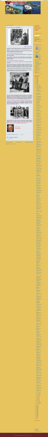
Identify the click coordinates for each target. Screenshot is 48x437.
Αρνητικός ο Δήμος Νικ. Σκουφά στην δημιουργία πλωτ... (39, 243)
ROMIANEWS (37, 430)
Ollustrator (27, 435)
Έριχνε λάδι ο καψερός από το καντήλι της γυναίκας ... (39, 363)
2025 (36, 79)
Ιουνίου (37, 397)
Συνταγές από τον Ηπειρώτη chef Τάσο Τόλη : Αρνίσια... (39, 246)
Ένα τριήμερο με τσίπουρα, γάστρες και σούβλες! (38, 355)
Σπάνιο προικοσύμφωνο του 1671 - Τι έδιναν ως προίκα (39, 233)
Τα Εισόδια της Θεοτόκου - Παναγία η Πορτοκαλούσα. (39, 186)
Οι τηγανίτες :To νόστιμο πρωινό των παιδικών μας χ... (39, 212)
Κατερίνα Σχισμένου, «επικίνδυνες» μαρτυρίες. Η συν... (38, 253)
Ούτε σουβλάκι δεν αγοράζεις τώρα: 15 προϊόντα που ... (38, 120)
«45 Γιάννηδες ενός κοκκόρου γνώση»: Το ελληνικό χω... (39, 390)
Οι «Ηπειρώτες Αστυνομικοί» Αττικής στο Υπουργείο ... (39, 282)
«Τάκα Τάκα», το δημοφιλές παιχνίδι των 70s (38, 265)
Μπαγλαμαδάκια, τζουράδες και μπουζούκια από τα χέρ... (38, 94)
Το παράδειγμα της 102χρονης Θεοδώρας (39, 190)
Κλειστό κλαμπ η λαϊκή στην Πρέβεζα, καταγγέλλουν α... (39, 291)
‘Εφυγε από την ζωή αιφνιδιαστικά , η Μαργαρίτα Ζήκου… (39, 125)
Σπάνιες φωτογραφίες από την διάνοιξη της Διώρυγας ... (39, 370)
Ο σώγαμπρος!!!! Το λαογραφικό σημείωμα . (38, 332)
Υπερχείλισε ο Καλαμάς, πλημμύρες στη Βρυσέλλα (39, 108)
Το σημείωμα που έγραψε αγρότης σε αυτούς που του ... (38, 183)
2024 (36, 80)
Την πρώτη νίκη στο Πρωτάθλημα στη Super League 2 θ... (38, 258)
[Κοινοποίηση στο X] (21, 134)
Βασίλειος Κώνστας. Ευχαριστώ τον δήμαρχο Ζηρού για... (39, 368)
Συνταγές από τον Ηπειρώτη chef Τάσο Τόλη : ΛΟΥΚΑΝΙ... (39, 188)
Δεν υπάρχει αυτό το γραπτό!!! (38, 173)
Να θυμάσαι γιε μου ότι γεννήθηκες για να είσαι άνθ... (39, 316)
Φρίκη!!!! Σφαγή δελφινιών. (38, 137)
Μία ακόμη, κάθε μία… (39, 388)
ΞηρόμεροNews (37, 54)
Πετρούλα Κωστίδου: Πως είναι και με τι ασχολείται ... (38, 342)
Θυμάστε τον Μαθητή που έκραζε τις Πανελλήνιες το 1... (38, 335)
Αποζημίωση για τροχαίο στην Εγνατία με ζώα (39, 165)
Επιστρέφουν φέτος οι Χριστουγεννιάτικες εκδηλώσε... (38, 299)
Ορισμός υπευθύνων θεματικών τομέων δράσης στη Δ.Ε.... (38, 142)
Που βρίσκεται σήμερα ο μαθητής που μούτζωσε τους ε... (39, 353)
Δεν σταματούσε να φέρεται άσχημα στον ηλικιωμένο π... (39, 193)
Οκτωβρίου (37, 392)
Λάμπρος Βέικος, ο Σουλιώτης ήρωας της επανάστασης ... (39, 310)
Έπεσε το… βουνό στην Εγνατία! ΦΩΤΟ (39, 151)
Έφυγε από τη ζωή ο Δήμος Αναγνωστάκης (39, 215)
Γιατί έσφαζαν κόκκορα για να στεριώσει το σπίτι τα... (39, 122)
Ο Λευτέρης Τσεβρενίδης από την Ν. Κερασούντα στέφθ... (39, 238)
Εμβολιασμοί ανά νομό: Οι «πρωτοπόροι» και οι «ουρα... (39, 365)
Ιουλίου (37, 396)
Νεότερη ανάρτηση (9, 142)
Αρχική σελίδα (18, 142)
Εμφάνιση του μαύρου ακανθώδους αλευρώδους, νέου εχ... (38, 208)
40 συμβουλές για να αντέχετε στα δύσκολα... (38, 326)
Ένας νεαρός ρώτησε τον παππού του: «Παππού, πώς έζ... (38, 307)
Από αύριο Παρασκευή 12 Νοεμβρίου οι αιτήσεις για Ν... (39, 277)
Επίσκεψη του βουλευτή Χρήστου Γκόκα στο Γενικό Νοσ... (39, 130)
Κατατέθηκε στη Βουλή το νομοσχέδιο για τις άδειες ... (39, 225)
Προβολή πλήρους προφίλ (37, 431)
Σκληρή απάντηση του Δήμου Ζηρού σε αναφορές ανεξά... (38, 378)
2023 (36, 81)
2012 (36, 414)
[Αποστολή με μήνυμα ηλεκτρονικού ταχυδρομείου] (20, 134)
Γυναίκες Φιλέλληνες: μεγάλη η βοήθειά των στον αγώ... (39, 270)
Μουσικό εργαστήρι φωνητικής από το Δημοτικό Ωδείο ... (38, 358)
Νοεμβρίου (37, 86)
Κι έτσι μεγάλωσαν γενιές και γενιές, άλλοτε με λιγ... (38, 116)
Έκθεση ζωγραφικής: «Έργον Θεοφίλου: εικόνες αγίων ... (38, 158)
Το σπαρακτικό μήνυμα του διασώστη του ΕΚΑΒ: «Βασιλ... (39, 347)
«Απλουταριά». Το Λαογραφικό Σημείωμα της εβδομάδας (38, 302)
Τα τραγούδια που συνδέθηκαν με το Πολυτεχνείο (38, 228)
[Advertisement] (24, 19)
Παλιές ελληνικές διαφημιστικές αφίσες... (38, 196)
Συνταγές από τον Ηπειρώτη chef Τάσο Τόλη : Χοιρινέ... (39, 135)
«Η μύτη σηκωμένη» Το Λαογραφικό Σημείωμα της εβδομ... (39, 339)
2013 (36, 413)
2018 (36, 407)
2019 (36, 406)
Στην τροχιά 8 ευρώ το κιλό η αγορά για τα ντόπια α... (38, 139)
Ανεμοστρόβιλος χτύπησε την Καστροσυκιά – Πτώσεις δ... (38, 102)
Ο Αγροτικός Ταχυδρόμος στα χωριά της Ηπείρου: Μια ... (38, 349)
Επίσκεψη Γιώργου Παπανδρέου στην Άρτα (38, 147)
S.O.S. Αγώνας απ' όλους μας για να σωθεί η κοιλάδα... (38, 180)
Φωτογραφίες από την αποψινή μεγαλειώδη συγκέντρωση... (39, 150)
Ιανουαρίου (37, 403)
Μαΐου (37, 398)
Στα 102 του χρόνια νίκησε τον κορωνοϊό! (39, 380)
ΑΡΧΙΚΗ (36, 67)
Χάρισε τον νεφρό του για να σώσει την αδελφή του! (38, 164)
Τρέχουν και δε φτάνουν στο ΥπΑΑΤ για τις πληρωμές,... (39, 305)
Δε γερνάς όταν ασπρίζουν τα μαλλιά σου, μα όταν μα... (39, 127)
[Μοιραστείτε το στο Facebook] (22, 134)
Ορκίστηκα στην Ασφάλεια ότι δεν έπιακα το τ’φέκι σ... (38, 105)
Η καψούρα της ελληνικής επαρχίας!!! (39, 387)
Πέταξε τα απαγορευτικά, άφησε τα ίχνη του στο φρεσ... (39, 293)
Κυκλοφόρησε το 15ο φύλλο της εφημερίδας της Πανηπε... (39, 218)
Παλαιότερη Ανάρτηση (29, 142)
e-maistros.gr (37, 62)
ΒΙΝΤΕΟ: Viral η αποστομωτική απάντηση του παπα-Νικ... (39, 110)
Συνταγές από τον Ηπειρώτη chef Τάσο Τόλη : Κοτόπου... (39, 360)
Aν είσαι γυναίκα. (38, 167)
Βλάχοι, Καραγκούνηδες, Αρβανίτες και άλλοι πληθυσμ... (38, 312)
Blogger (32, 435)
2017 (36, 408)
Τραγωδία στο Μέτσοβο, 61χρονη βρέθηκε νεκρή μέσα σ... (39, 241)
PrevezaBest (37, 46)
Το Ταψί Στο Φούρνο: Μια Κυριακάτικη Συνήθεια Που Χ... (38, 220)
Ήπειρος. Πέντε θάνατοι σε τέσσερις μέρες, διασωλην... (39, 273)
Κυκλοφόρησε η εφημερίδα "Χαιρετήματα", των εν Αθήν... (39, 262)
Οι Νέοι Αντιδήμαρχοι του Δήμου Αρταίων (38, 385)
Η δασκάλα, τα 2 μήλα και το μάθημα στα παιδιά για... (38, 133)
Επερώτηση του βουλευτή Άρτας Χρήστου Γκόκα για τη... (38, 175)
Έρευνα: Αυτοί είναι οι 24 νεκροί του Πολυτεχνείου (38, 223)
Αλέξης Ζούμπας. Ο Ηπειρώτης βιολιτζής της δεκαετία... (39, 285)
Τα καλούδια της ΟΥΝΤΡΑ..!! (38, 213)
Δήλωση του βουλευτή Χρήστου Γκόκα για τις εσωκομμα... (39, 88)
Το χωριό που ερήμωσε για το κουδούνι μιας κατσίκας (39, 324)
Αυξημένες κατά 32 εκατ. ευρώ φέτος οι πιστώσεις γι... (38, 156)
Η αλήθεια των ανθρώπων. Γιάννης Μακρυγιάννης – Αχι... (39, 203)
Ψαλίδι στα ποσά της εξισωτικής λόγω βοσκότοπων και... (38, 100)
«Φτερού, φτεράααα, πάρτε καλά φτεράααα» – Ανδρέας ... (38, 329)
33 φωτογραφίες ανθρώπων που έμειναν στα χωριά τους (38, 321)
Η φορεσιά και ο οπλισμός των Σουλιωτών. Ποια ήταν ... (39, 382)
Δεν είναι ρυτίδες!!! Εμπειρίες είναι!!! (38, 178)
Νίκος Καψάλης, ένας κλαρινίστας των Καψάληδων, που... (38, 171)
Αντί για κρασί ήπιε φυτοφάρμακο (38, 201)
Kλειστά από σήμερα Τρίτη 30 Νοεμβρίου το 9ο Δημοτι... (38, 97)
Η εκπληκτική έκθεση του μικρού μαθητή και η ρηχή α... (39, 344)
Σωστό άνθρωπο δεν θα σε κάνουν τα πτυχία (39, 169)
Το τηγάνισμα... (38, 194)
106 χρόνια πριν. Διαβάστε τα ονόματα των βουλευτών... (39, 161)
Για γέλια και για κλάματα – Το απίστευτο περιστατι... (39, 268)
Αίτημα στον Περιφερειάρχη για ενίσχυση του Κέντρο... (38, 288)
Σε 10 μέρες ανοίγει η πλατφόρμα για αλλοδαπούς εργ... (38, 255)
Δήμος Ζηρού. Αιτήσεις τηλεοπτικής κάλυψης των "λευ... (39, 375)
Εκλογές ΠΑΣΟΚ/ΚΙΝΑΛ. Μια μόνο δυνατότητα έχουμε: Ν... (38, 91)
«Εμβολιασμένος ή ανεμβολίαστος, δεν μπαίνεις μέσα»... (38, 114)
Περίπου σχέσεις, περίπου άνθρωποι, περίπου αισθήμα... (38, 248)
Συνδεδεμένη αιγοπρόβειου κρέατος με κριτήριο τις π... (39, 145)
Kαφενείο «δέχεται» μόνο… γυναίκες (38, 260)
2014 (36, 412)
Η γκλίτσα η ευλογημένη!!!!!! (38, 250)
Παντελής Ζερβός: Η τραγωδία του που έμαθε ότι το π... (38, 199)
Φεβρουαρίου (38, 402)
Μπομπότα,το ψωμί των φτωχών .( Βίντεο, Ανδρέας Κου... (39, 236)
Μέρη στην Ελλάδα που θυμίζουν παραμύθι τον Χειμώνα (39, 280)
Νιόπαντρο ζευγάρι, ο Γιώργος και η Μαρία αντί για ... (39, 373)
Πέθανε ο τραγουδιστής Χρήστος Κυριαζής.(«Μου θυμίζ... (39, 297)
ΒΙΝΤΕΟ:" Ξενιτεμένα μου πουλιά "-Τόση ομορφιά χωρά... (38, 318)
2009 (36, 418)
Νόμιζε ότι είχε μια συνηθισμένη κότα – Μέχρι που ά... (38, 230)
